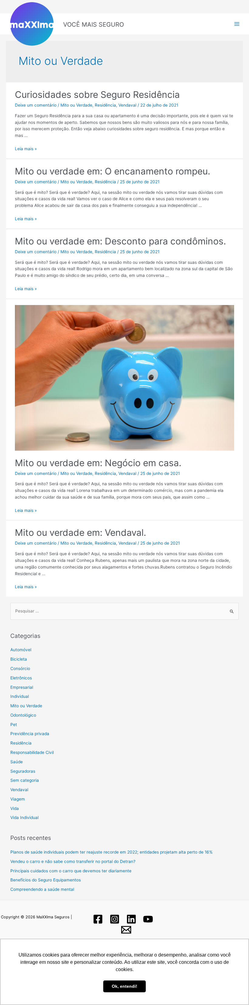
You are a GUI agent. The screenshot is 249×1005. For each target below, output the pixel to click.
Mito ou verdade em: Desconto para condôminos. (120, 241)
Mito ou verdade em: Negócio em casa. (98, 462)
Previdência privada (29, 733)
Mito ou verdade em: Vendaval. (80, 532)
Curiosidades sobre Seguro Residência (97, 94)
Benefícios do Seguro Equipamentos (45, 879)
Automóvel (20, 649)
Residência (105, 105)
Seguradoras (22, 771)
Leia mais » (26, 148)
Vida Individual (24, 817)
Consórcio (20, 668)
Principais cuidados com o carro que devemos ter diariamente (70, 870)
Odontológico (23, 715)
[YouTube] (148, 919)
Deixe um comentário (35, 105)
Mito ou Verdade (76, 105)
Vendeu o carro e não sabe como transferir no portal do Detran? (72, 861)
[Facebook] (98, 919)
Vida (14, 808)
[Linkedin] (131, 919)
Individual (19, 696)
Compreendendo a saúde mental (42, 889)
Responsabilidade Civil (32, 752)
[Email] (126, 929)
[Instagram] (114, 919)
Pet (13, 724)
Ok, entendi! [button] (124, 986)
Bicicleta (18, 659)
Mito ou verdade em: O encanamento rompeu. (112, 171)
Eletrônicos (21, 677)
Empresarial (21, 687)
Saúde (16, 761)
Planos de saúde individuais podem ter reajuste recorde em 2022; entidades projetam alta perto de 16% (111, 852)
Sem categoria (24, 780)
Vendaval (127, 105)
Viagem (17, 799)
